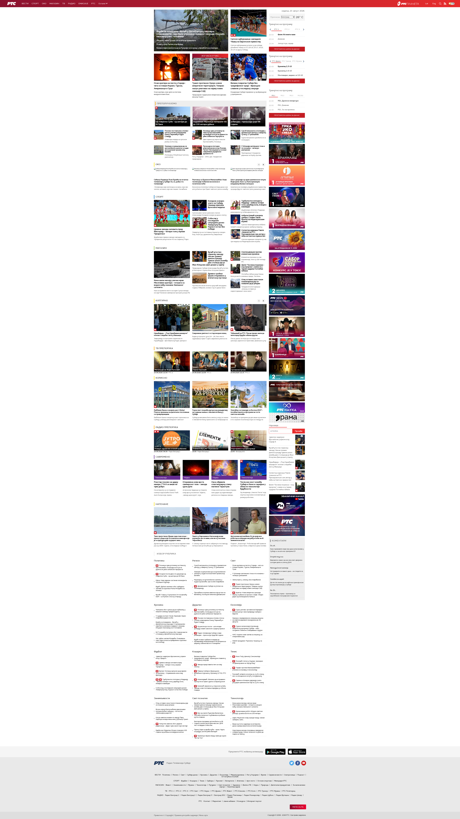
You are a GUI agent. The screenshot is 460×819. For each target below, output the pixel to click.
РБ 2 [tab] (282, 95)
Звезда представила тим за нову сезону (208, 666)
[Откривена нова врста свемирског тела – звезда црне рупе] (196, 470)
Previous (270, 29)
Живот (168, 785)
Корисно (161, 377)
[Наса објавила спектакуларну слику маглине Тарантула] (224, 470)
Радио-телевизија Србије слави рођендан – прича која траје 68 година (246, 122)
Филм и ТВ (247, 785)
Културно (162, 300)
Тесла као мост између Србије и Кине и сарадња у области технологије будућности (252, 485)
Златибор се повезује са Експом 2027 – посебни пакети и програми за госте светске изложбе (247, 412)
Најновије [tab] (273, 425)
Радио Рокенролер (252, 795)
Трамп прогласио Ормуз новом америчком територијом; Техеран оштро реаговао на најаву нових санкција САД (208, 87)
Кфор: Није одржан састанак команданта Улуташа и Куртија (171, 581)
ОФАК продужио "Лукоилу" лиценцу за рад (247, 642)
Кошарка (197, 651)
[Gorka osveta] (288, 327)
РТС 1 (171, 791)
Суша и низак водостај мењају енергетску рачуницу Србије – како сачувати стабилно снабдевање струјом (247, 628)
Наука (256, 785)
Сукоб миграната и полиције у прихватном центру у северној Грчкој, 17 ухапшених (253, 133)
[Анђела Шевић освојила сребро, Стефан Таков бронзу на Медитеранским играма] (235, 219)
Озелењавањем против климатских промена (251, 253)
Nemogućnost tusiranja (279, 568)
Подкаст (301, 775)
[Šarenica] (287, 348)
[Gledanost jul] (287, 240)
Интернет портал (254, 801)
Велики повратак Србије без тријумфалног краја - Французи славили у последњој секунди (245, 86)
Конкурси (241, 801)
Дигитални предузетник (280, 785)
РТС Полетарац (288, 791)
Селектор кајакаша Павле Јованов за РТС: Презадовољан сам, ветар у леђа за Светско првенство (253, 233)
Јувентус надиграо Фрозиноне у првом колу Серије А (171, 657)
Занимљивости (162, 698)
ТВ (63, 3)
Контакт (207, 801)
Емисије (83, 3)
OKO (44, 3)
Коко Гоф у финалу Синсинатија (247, 656)
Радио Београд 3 (205, 795)
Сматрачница (289, 775)
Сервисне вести (275, 775)
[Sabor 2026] (287, 262)
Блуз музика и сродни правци (243, 448)
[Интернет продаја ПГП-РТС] (293, 504)
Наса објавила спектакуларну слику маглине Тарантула (221, 484)
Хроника (158, 604)
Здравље (236, 785)
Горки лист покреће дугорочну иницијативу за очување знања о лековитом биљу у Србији (210, 412)
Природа (264, 785)
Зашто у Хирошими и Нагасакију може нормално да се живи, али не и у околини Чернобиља (208, 538)
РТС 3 (185, 791)
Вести (25, 3)
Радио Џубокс (268, 795)
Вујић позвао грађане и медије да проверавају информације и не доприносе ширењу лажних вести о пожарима (210, 641)
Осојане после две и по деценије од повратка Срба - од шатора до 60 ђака (171, 122)
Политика (159, 560)
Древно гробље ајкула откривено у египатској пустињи (217, 275)
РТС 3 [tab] (297, 29)
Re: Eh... (273, 590)
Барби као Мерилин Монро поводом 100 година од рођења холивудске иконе (171, 731)
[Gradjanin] (291, 370)
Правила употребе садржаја (186, 815)
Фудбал (158, 651)
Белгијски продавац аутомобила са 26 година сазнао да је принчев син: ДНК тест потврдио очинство (208, 723)
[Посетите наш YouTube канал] (303, 763)
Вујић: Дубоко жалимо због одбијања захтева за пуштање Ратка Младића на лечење (170, 588)
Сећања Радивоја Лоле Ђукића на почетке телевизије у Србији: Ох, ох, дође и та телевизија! (171, 182)
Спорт (35, 3)
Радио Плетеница (234, 795)
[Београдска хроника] (287, 218)
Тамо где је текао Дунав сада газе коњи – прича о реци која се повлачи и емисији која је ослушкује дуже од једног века (171, 538)
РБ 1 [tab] (273, 95)
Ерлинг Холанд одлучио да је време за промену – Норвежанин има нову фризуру (171, 673)
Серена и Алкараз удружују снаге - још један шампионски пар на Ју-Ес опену (248, 681)
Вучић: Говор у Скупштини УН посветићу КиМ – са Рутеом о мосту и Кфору (171, 596)
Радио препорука (167, 427)
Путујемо (212, 785)
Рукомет (219, 781)
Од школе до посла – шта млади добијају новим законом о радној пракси (209, 627)
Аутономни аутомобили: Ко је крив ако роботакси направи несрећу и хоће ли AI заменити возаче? (247, 538)
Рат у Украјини (253, 775)
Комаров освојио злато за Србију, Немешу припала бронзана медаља (216, 204)
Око (158, 164)
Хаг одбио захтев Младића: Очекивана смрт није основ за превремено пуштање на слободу (171, 640)
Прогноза (275, 17)
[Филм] (235, 269)
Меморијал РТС (280, 781)
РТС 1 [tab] (276, 29)
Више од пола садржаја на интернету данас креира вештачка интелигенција (246, 725)
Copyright (169, 815)
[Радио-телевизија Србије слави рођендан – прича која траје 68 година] (247, 116)
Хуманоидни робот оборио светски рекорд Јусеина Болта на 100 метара (247, 712)
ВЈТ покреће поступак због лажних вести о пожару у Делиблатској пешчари (171, 633)
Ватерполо (229, 781)
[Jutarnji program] (287, 175)
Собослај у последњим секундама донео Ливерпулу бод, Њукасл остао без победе (216, 223)
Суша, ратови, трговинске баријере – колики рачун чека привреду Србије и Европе (247, 612)
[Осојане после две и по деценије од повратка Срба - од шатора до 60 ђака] (172, 116)
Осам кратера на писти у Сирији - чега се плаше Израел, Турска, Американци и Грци (170, 86)
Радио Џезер (296, 795)
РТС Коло (252, 791)
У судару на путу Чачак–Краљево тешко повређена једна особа (171, 617)
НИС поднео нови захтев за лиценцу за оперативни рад (247, 636)
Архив (230, 797)
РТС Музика (275, 791)
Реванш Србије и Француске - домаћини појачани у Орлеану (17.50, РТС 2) (210, 673)
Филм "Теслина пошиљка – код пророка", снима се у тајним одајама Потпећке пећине (252, 268)
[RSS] (445, 3)
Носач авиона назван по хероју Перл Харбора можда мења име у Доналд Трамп (172, 718)
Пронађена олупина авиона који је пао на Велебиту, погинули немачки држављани (209, 594)
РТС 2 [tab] (287, 29)
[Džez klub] (287, 284)
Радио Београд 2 (188, 795)
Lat (426, 3)
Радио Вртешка (282, 795)
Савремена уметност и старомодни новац (209, 333)
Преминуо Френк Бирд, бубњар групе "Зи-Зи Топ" (210, 737)
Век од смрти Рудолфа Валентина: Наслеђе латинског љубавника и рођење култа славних (209, 715)
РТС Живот (227, 791)
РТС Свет (194, 791)
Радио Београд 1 (172, 795)
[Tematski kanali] (292, 412)
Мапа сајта (297, 807)
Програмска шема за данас (287, 49)
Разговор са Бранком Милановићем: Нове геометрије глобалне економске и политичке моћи (209, 182)
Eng (434, 3)
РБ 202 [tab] (300, 95)
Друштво (197, 604)
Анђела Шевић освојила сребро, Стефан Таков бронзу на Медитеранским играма (252, 218)
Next (303, 29)
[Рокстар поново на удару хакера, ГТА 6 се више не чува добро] (167, 470)
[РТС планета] (408, 3)
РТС (93, 3)
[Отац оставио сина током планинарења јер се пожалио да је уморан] (235, 283)
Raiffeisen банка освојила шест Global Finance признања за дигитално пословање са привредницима (171, 412)
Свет (233, 560)
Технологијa (237, 698)
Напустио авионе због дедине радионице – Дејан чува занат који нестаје (171, 725)
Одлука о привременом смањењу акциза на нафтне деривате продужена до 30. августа (247, 620)
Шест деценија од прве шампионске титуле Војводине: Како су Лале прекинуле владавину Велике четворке (248, 182)
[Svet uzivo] (287, 197)
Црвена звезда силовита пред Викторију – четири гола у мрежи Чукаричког (169, 231)
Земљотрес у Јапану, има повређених (246, 580)
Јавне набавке (229, 801)
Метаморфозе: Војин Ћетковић (167, 370)
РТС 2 (178, 791)
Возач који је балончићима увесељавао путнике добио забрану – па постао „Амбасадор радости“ (171, 711)
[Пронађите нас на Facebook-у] (297, 763)
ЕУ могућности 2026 (230, 777)
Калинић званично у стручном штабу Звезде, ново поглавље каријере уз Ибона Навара (210, 688)
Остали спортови (264, 781)
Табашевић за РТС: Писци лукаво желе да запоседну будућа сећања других (247, 334)
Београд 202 (219, 795)
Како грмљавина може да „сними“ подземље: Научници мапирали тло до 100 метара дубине (210, 122)
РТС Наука (204, 791)
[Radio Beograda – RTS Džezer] (287, 305)
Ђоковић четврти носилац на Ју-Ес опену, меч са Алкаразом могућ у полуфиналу (248, 675)
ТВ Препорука (164, 348)
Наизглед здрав (233, 787)
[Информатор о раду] (287, 526)
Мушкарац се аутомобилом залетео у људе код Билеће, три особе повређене (209, 581)
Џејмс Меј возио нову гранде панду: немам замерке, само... (248, 719)
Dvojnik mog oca (276, 557)
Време (263, 775)
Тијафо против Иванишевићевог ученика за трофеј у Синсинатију (246, 669)
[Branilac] (287, 154)
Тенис (234, 651)
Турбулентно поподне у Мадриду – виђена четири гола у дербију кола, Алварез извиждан (253, 204)
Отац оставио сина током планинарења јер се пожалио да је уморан (252, 281)
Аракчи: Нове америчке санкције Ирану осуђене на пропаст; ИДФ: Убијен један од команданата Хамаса (247, 595)
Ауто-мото (251, 781)
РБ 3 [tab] (291, 95)
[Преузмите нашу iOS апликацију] (297, 752)
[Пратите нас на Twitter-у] (291, 763)
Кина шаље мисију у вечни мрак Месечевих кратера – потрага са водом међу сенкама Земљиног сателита (169, 284)
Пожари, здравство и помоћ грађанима (170, 448)
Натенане (162, 504)
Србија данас (192, 775)
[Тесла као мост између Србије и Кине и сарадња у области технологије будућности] (253, 470)
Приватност (159, 815)
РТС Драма (216, 791)
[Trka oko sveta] (287, 133)
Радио (71, 3)
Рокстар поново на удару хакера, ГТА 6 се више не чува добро (166, 484)
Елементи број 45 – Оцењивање (205, 448)
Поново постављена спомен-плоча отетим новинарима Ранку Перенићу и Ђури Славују (177, 133)
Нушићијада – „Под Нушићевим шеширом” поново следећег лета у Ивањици (171, 334)
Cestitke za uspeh (277, 579)
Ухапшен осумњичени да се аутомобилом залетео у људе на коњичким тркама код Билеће (176, 149)
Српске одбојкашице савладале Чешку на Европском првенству (246, 40)
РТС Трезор (263, 791)
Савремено (163, 456)
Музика (191, 785)
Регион (196, 560)
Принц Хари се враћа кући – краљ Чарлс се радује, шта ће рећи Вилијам (209, 731)
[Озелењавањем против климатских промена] (235, 256)
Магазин (54, 3)
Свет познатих (200, 698)
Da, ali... (273, 545)
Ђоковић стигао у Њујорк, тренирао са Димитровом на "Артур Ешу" (247, 662)
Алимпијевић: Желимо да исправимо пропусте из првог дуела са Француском (209, 680)
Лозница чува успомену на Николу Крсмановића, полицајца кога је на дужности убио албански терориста (215, 133)
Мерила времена (237, 775)
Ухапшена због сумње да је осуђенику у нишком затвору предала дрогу (170, 611)
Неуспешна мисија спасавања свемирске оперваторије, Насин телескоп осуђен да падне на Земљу (247, 732)
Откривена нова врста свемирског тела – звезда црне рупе (195, 484)
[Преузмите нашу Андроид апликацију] (275, 752)
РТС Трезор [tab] (286, 61)
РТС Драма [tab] (276, 61)
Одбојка (210, 781)
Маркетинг (216, 801)
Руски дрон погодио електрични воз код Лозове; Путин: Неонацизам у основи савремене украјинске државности (214, 150)
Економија (236, 604)
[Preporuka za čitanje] (287, 391)
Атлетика (240, 781)
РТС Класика (240, 791)
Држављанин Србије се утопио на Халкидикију (208, 587)
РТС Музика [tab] (297, 61)
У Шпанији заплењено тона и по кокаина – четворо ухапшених (253, 148)
